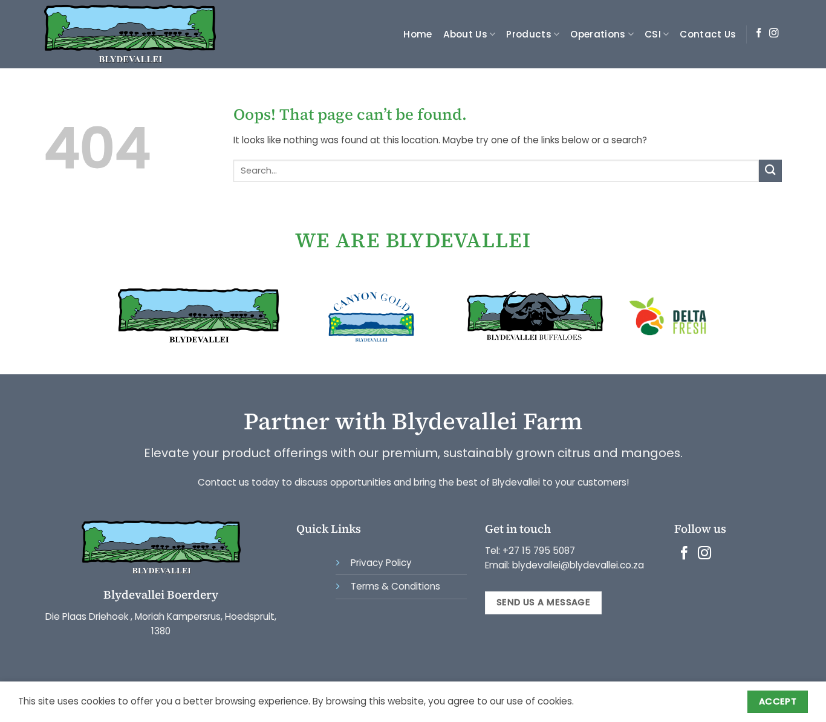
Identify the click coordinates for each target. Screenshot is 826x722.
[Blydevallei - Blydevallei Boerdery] (133, 34)
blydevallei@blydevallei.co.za (577, 565)
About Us (465, 34)
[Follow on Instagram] (774, 33)
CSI (653, 34)
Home (417, 34)
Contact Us (708, 34)
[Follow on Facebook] (759, 33)
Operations (597, 34)
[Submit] (770, 171)
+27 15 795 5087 (538, 550)
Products (528, 34)
